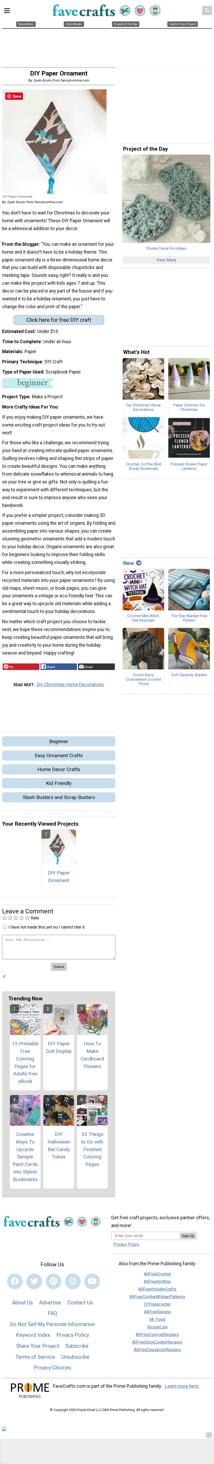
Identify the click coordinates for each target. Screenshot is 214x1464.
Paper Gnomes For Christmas (189, 407)
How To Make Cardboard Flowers (92, 1055)
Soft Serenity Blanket (189, 675)
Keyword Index (33, 1335)
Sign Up (188, 1236)
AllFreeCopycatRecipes (157, 1334)
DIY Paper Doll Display (59, 1047)
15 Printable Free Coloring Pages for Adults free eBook (25, 1062)
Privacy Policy (72, 1335)
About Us (22, 1302)
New (128, 563)
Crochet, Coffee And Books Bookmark (143, 466)
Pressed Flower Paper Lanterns (189, 466)
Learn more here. (182, 1386)
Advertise (50, 1302)
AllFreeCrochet (157, 1273)
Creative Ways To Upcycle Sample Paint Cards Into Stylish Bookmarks (25, 1156)
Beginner (58, 741)
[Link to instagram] (73, 1281)
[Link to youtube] (92, 1281)
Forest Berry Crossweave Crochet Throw (143, 679)
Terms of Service (35, 1357)
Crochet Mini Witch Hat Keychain (143, 618)
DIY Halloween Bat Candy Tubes (58, 1145)
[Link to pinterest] (53, 1281)
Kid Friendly (59, 783)
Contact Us (80, 1302)
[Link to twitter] (34, 1281)
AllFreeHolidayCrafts (157, 1289)
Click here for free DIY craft (58, 320)
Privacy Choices (52, 1367)
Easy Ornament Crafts (59, 756)
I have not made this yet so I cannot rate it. (46, 927)
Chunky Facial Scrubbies (166, 249)
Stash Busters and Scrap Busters (59, 797)
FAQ (52, 1313)
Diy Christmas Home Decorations (70, 684)
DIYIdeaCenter (157, 1304)
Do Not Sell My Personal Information (52, 1324)
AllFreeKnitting (157, 1281)
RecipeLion (157, 1327)
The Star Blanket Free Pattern (189, 618)
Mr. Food (157, 1319)
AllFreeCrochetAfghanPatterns (157, 1296)
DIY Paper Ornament (59, 876)
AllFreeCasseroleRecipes (157, 1349)
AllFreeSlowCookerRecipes (157, 1342)
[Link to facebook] (15, 1281)
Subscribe (77, 1346)
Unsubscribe (75, 1357)
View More (166, 260)
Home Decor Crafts (58, 769)
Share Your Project (37, 1346)
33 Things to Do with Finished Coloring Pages (92, 1149)
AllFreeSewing (157, 1311)
